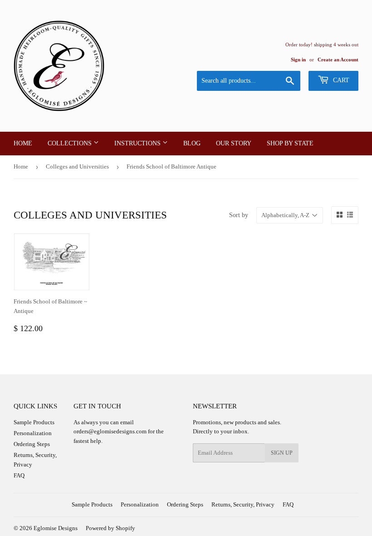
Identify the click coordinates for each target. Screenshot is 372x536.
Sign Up (282, 453)
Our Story (233, 143)
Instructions (138, 143)
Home (23, 143)
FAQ (19, 475)
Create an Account (338, 59)
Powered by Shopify (110, 528)
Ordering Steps (32, 444)
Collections (70, 143)
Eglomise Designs (56, 528)
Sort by (238, 215)
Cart (340, 80)
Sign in (298, 59)
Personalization (33, 433)
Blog (192, 143)
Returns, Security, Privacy (242, 504)
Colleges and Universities (77, 166)
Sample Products (34, 422)
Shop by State (290, 143)
